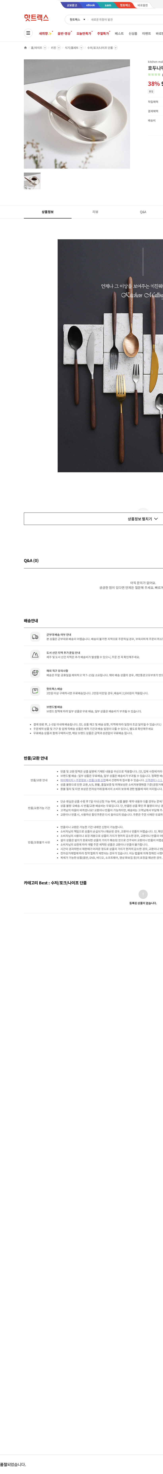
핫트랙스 (75, 19)
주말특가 (103, 33)
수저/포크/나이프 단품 (100, 48)
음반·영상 (64, 33)
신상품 (133, 33)
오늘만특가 (84, 33)
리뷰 (95, 211)
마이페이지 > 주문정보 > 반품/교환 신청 (83, 780)
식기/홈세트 (72, 48)
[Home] (25, 47)
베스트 (119, 33)
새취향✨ (45, 33)
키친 (53, 48)
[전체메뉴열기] (28, 33)
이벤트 (146, 33)
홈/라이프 (36, 48)
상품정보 (47, 211)
